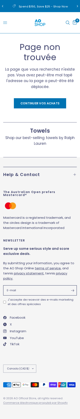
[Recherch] (67, 22)
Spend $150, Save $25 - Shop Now (43, 6)
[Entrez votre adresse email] (72, 290)
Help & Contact (21, 175)
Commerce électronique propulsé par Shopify (35, 403)
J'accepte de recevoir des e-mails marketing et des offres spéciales (40, 302)
